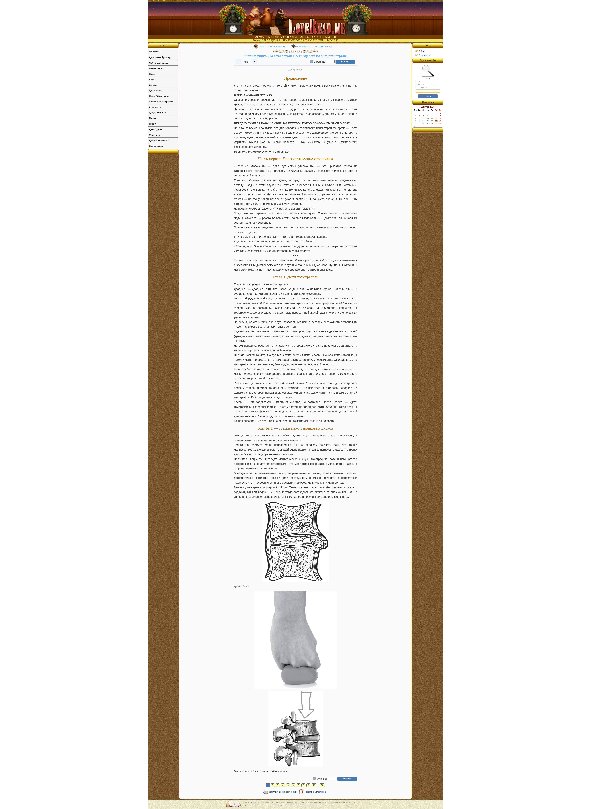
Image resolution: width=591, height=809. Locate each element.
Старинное (154, 134)
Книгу (419, 81)
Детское (153, 84)
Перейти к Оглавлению (315, 792)
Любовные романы (158, 62)
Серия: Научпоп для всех (272, 46)
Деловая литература (159, 140)
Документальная (157, 112)
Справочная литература (161, 101)
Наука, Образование (159, 96)
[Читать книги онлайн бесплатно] (295, 34)
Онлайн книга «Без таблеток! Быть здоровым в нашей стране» (295, 56)
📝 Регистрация (423, 55)
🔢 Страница (317, 61)
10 (314, 785)
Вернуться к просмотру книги (283, 792)
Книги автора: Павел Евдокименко (314, 46)
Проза (152, 73)
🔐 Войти (419, 51)
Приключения (156, 68)
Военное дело (156, 145)
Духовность (155, 107)
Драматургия (155, 129)
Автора (420, 84)
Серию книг (422, 87)
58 (322, 785)
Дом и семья (155, 90)
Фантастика (155, 51)
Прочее (152, 118)
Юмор (152, 79)
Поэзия (152, 123)
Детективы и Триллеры (160, 57)
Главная (163, 45)
